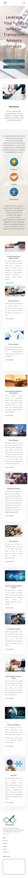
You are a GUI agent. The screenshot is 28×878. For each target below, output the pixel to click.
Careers (5, 849)
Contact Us (6, 852)
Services (5, 843)
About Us (5, 840)
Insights (5, 846)
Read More (9, 282)
